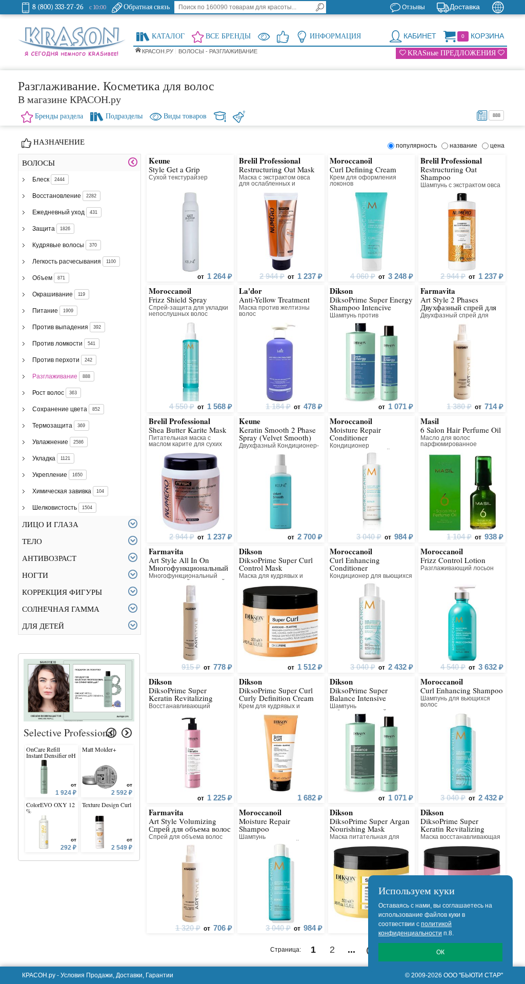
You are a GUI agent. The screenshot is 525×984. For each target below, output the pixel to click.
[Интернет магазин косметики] (72, 42)
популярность (418, 145)
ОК (440, 952)
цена (497, 145)
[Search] (320, 7)
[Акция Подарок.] (79, 663)
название (465, 145)
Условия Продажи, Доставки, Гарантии (116, 975)
